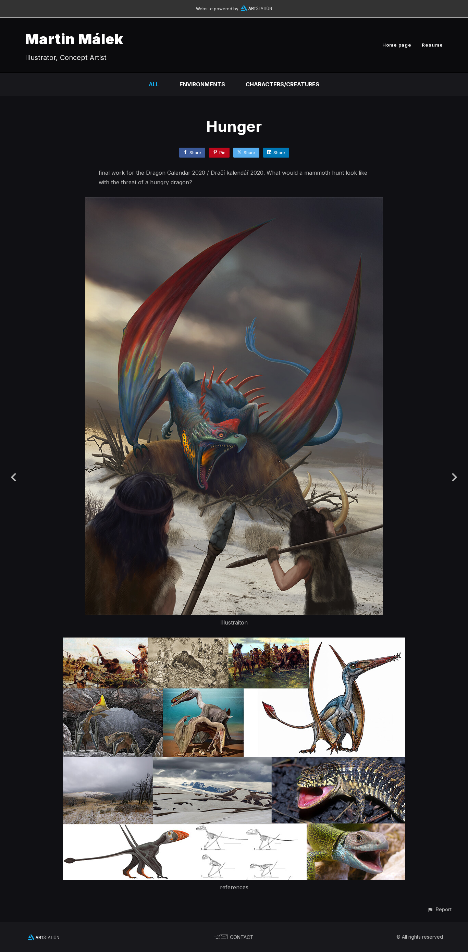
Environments (202, 84)
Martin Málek (74, 39)
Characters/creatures (282, 84)
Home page (396, 45)
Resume (432, 45)
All (154, 84)
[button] (439, 909)
